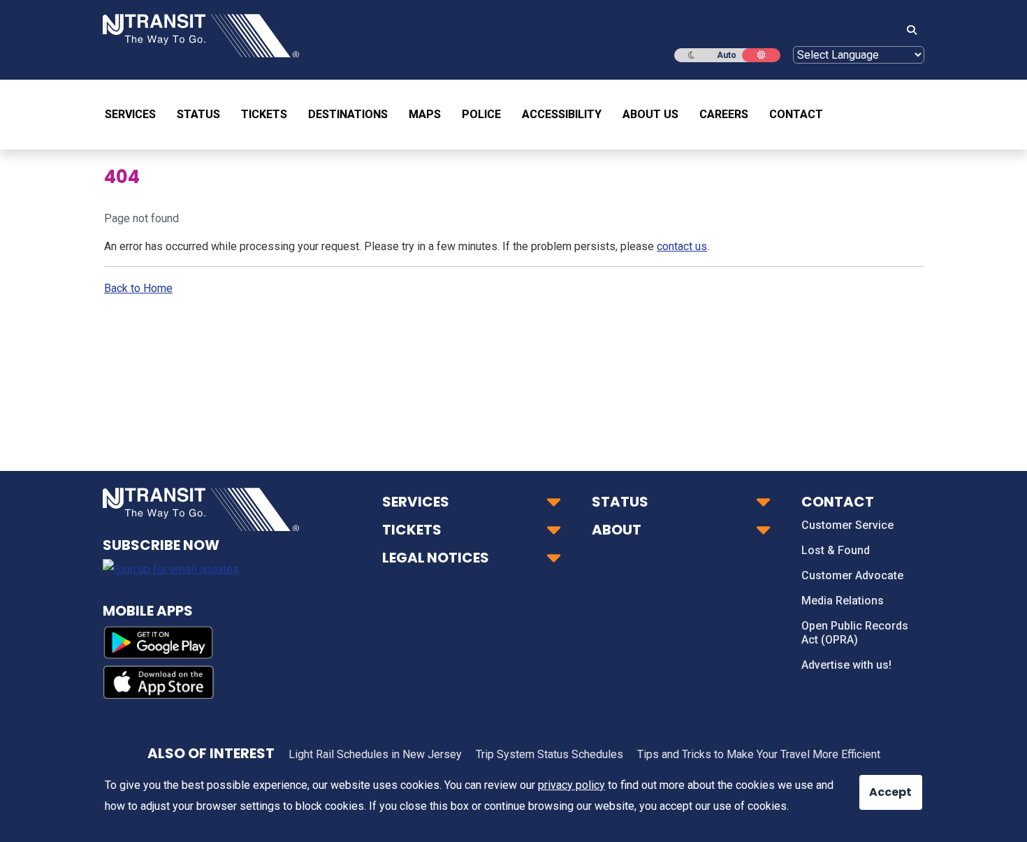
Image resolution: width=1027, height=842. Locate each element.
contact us (682, 246)
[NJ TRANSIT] (201, 34)
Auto (726, 55)
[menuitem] (135, 115)
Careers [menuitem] (723, 114)
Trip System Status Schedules (549, 754)
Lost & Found (835, 550)
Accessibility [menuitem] (562, 114)
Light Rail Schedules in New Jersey (375, 754)
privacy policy (571, 785)
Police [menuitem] (481, 114)
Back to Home (138, 288)
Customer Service (847, 525)
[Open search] (907, 30)
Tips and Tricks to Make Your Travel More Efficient (758, 754)
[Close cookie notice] (880, 785)
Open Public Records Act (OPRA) (854, 632)
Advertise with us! (846, 665)
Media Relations (842, 600)
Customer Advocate (852, 575)
